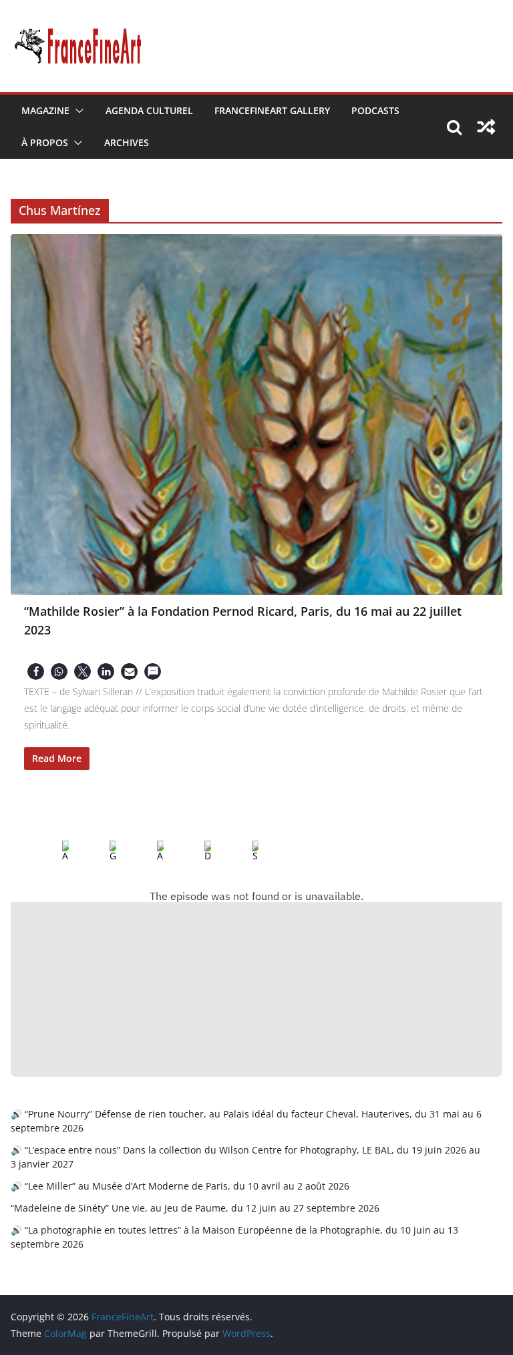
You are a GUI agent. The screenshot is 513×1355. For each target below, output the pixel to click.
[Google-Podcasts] (102, 851)
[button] (76, 110)
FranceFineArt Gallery (272, 110)
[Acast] (149, 851)
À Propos (44, 142)
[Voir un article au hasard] (486, 127)
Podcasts (375, 110)
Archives (126, 142)
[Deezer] (197, 851)
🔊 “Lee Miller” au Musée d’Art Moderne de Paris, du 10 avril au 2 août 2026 (180, 1186)
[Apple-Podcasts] (54, 851)
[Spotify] (244, 851)
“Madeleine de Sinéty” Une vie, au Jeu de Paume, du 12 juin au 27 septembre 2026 (195, 1208)
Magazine (45, 110)
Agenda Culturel (149, 110)
